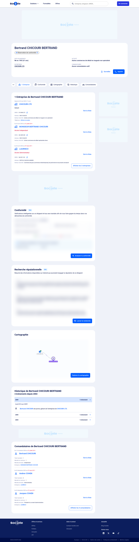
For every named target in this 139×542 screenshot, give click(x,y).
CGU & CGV (85, 540)
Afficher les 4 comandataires (80, 508)
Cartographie (57, 85)
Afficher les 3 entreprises (81, 166)
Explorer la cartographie (80, 375)
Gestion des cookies (95, 540)
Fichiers (34, 529)
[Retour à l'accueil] (16, 523)
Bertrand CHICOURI (26, 409)
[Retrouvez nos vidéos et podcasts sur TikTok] (118, 533)
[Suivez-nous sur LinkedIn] (103, 533)
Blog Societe (105, 525)
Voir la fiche (87, 111)
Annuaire (34, 532)
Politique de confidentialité (110, 540)
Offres (57, 4)
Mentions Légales (124, 540)
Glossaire (69, 529)
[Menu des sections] (13, 85)
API (33, 535)
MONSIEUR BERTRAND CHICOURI (29, 465)
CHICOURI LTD (19, 66)
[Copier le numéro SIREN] (27, 112)
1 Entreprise (25, 85)
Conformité (41, 85)
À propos (76, 540)
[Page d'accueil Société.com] (15, 4)
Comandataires (90, 85)
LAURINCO (23, 485)
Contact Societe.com (72, 525)
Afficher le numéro (25, 120)
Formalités (46, 4)
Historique (73, 85)
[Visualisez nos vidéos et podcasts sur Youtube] (113, 533)
